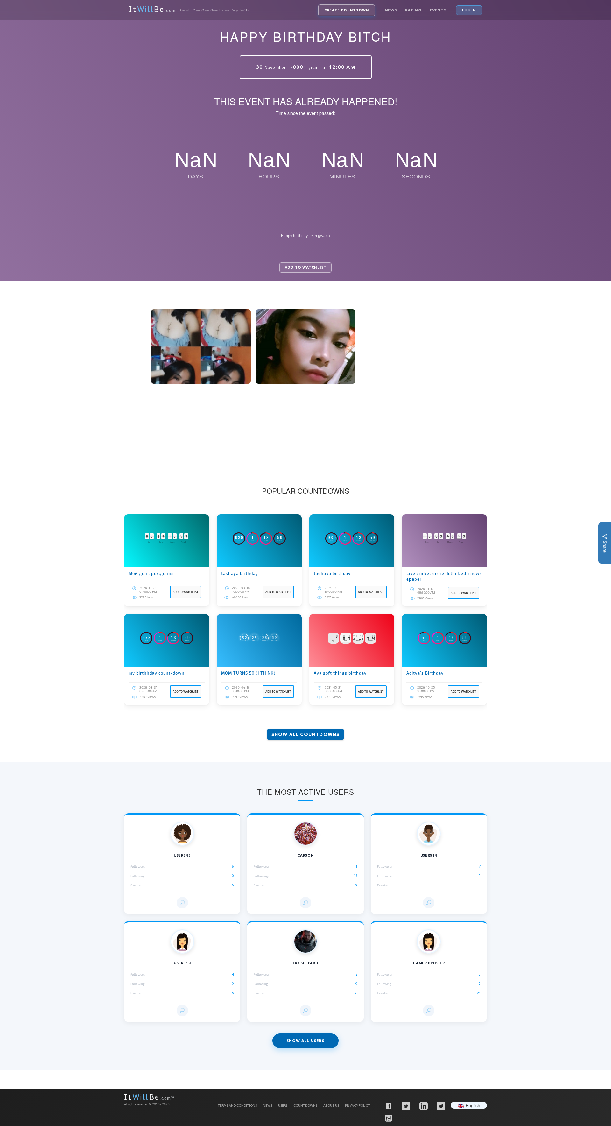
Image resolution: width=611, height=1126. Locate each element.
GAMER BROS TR (429, 963)
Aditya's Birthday (425, 672)
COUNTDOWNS (305, 1105)
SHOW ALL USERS (305, 1041)
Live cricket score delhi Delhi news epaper (444, 576)
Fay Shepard (306, 963)
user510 (182, 963)
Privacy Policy (357, 1105)
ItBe (152, 10)
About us (331, 1105)
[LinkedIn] (423, 1105)
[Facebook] (388, 1105)
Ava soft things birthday (340, 672)
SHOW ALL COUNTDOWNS (305, 734)
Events (438, 10)
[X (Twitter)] (406, 1105)
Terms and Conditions (237, 1105)
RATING (413, 10)
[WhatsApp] (388, 1118)
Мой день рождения (151, 573)
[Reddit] (441, 1105)
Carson (306, 855)
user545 (182, 855)
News (391, 10)
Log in (469, 10)
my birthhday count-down (157, 672)
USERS (282, 1105)
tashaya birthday (239, 573)
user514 (428, 855)
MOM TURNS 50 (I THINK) (248, 672)
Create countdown (346, 10)
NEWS (267, 1105)
